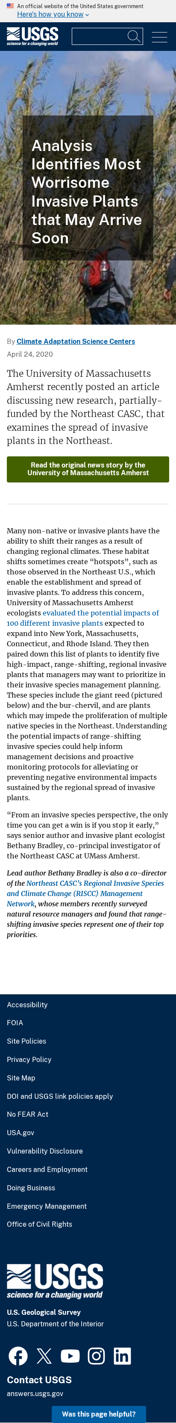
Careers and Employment (47, 1170)
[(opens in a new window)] (18, 1355)
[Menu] (159, 37)
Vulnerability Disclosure (45, 1151)
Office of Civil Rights (39, 1224)
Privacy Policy (29, 1060)
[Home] (32, 44)
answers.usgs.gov (35, 1394)
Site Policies (26, 1041)
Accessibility (27, 1005)
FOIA (15, 1023)
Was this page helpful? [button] (99, 1414)
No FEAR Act (27, 1114)
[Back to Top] (145, 1392)
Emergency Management (47, 1206)
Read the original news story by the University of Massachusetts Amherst (88, 469)
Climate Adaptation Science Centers (76, 341)
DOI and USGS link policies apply (60, 1097)
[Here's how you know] (88, 11)
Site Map (21, 1078)
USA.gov (20, 1133)
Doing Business (31, 1188)
